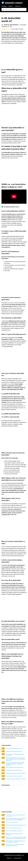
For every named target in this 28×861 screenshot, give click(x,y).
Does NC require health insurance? (14, 751)
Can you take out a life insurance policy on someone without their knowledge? (16, 819)
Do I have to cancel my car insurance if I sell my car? (15, 815)
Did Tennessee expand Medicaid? (14, 770)
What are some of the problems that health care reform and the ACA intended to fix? (16, 838)
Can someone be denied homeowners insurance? (15, 755)
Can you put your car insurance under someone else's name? (15, 845)
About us (9, 858)
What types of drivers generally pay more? (16, 825)
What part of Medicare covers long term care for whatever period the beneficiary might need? (15, 759)
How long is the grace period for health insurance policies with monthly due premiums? (15, 764)
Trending (3, 6)
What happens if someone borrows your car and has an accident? (15, 841)
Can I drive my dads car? (12, 822)
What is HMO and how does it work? (14, 767)
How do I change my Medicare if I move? (15, 779)
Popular (10, 6)
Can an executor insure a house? (14, 828)
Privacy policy (17, 858)
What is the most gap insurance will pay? (15, 773)
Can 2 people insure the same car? (14, 748)
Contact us (18, 6)
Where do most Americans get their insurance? (14, 834)
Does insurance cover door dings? (14, 776)
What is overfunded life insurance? (14, 830)
